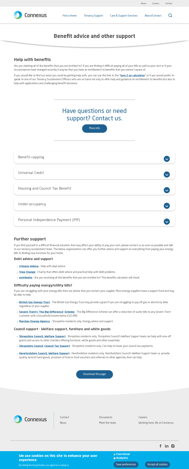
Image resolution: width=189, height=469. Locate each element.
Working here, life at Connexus (156, 423)
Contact (168, 4)
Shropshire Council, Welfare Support (42, 336)
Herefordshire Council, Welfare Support (44, 353)
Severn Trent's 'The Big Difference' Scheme (47, 312)
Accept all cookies (157, 464)
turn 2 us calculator (132, 75)
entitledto (25, 278)
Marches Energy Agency (34, 321)
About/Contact (153, 16)
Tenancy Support (93, 16)
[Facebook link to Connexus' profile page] (160, 446)
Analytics (122, 458)
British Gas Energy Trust (34, 302)
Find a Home (70, 16)
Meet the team (107, 423)
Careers (155, 4)
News (143, 4)
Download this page (94, 374)
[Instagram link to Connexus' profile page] (173, 446)
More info (94, 128)
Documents (105, 417)
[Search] (171, 16)
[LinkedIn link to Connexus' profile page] (166, 446)
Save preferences (126, 464)
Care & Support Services (123, 16)
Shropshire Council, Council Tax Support (44, 346)
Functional (123, 454)
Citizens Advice (29, 266)
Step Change (27, 272)
